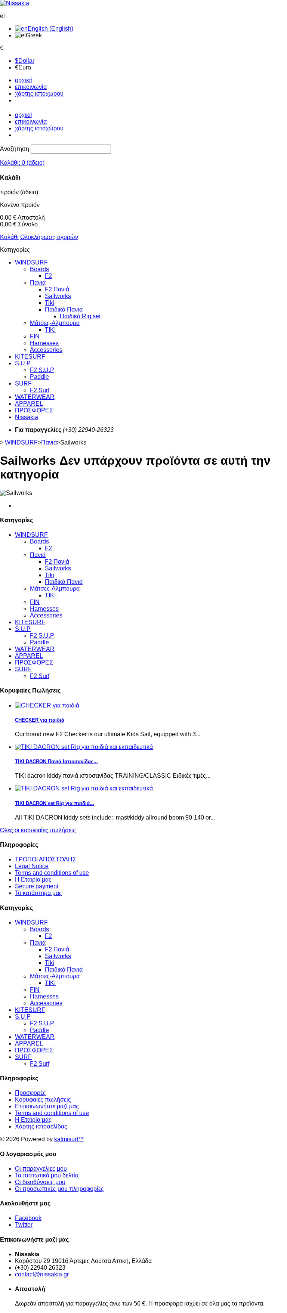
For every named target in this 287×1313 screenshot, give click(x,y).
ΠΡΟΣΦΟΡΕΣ (34, 410)
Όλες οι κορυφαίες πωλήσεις (38, 830)
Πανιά (38, 282)
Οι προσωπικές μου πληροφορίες (59, 1189)
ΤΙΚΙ (50, 329)
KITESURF (30, 356)
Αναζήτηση (14, 149)
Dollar (24, 61)
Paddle (39, 377)
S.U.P (23, 363)
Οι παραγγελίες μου (41, 1168)
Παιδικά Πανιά (64, 309)
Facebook (28, 1218)
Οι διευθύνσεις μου (40, 1182)
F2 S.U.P (42, 370)
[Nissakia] (14, 3)
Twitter (24, 1224)
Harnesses (44, 343)
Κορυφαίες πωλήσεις (43, 1099)
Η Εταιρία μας (33, 879)
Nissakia (26, 417)
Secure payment (36, 886)
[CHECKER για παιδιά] (47, 705)
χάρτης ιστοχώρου (39, 93)
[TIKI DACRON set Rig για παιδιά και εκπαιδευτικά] (84, 747)
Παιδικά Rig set (80, 316)
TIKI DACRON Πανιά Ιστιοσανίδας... (56, 761)
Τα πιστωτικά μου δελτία (46, 1175)
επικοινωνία (31, 87)
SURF (23, 383)
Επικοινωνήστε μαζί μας (47, 1106)
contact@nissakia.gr (42, 1274)
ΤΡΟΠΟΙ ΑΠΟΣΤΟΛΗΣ (45, 859)
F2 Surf (39, 390)
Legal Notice (32, 866)
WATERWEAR (35, 397)
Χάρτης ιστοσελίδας (41, 1126)
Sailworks (58, 296)
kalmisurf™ (69, 1139)
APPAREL (29, 403)
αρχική (24, 80)
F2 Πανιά (57, 289)
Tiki (49, 303)
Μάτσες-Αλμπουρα (55, 323)
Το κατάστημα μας (38, 893)
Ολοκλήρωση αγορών (49, 237)
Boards (39, 269)
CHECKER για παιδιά (39, 720)
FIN (35, 336)
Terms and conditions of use (52, 873)
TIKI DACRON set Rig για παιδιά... (54, 803)
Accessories (46, 350)
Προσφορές (30, 1093)
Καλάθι (9, 237)
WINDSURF (31, 262)
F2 (48, 276)
